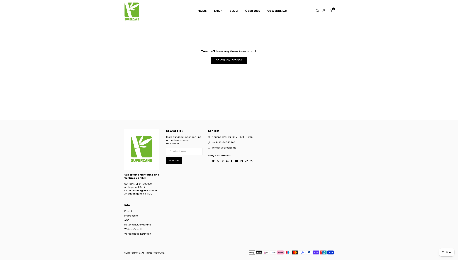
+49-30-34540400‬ (223, 142)
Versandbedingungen (137, 233)
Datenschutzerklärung (137, 224)
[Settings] (324, 10)
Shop (218, 11)
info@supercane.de (224, 147)
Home (202, 11)
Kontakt (128, 211)
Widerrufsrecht (133, 229)
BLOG (234, 11)
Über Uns (252, 11)
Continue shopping (228, 60)
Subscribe (174, 160)
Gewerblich (277, 11)
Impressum (131, 215)
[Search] (317, 10)
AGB (126, 220)
